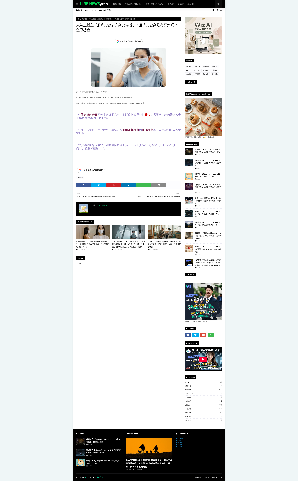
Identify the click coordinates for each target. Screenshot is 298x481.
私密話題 (214, 70)
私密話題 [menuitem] (170, 4)
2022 (179, 447)
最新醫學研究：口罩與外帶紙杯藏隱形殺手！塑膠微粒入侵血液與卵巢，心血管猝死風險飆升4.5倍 (92, 244)
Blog (86, 477)
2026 (179, 439)
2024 (179, 443)
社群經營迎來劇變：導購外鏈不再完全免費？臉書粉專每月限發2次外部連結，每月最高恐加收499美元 (208, 262)
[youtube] (203, 335)
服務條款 (207, 477)
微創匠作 (100, 477)
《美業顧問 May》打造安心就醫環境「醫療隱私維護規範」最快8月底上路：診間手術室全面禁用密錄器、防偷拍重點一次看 (128, 244)
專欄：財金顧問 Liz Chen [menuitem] (133, 4)
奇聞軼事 (205, 70)
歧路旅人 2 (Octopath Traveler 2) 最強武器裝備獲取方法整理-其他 (207, 151)
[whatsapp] (221, 10)
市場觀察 (188, 66)
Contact (93, 10)
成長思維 (215, 66)
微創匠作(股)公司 (217, 477)
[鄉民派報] (149, 448)
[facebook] (213, 10)
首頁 (79, 19)
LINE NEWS (102, 205)
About (86, 10)
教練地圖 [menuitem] (190, 4)
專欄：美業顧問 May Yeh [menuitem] (155, 4)
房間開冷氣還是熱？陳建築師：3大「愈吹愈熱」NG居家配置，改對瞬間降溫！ (208, 236)
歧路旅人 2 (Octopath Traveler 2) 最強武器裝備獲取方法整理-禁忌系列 (208, 187)
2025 (179, 441)
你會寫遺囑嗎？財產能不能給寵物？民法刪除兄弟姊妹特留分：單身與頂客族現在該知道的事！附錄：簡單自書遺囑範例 (149, 463)
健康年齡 (85, 19)
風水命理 (206, 74)
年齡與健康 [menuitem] (117, 4)
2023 (179, 445)
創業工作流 (196, 70)
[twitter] (217, 10)
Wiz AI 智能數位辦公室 (106, 10)
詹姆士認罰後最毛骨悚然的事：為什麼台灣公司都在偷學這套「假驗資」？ (208, 200)
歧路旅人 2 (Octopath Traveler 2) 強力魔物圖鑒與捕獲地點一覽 (207, 223)
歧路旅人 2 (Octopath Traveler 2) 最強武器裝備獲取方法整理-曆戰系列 (208, 163)
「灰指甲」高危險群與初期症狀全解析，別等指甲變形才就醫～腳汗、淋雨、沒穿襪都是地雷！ (164, 244)
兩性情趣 (197, 74)
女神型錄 (215, 74)
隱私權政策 (198, 477)
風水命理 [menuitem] (180, 4)
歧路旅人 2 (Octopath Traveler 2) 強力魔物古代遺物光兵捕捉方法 (207, 213)
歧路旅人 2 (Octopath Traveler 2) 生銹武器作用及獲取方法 (207, 175)
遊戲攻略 (188, 74)
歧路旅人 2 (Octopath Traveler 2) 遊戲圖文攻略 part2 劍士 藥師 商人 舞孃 (208, 249)
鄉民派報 (79, 10)
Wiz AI (188, 70)
